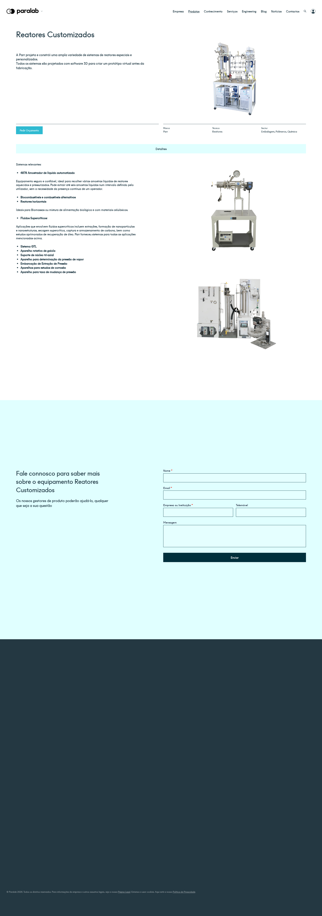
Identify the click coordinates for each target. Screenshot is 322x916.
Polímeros (281, 131)
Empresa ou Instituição (178, 505)
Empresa (178, 11)
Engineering (249, 11)
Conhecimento (213, 11)
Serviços (232, 11)
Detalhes (161, 149)
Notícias (276, 11)
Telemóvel (242, 505)
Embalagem (267, 131)
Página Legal (124, 891)
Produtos (193, 11)
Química (292, 131)
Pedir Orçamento (29, 130)
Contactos (292, 11)
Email (167, 488)
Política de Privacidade (184, 891)
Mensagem (170, 522)
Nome (167, 470)
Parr (165, 131)
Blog (264, 11)
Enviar (235, 557)
